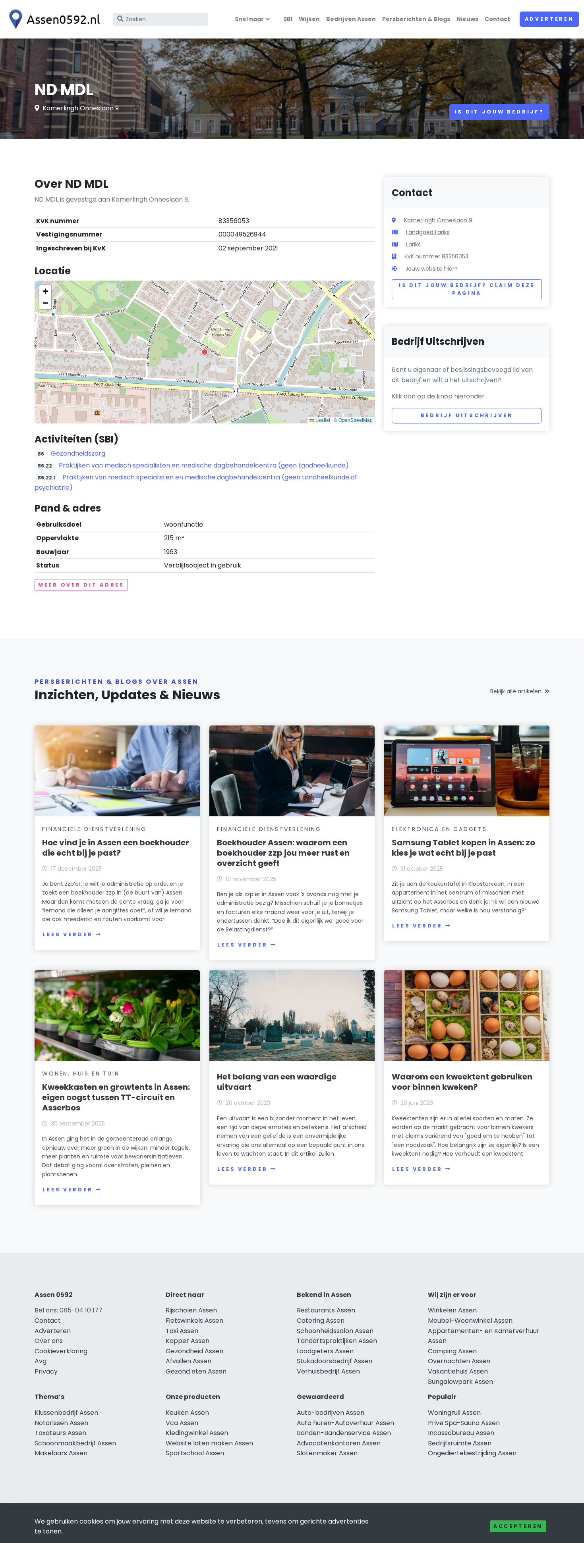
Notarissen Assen (61, 1423)
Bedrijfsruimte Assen (459, 1443)
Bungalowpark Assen (460, 1381)
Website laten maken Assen (209, 1443)
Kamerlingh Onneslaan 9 (81, 108)
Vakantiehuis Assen (458, 1371)
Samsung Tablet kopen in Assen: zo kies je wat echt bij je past (463, 847)
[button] (204, 352)
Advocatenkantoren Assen (339, 1443)
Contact (497, 19)
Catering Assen (320, 1320)
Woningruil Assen (454, 1412)
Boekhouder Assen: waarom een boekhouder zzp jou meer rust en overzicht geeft (283, 853)
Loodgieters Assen (325, 1351)
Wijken (309, 19)
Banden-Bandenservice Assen (344, 1432)
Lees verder (68, 934)
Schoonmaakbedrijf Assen (75, 1443)
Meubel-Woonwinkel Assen (470, 1320)
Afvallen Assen (188, 1361)
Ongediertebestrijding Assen (472, 1453)
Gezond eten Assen (196, 1371)
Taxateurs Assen (60, 1432)
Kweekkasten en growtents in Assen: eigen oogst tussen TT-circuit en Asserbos (116, 1097)
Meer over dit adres (81, 584)
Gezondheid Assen (194, 1351)
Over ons (49, 1340)
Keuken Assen (187, 1412)
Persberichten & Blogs (416, 19)
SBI (287, 19)
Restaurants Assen (326, 1310)
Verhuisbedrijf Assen (328, 1371)
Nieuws (467, 19)
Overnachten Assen (459, 1361)
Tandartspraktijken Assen (337, 1340)
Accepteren (518, 1526)
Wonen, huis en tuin (80, 1073)
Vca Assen (182, 1423)
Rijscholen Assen (191, 1310)
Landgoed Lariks (428, 232)
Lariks (413, 244)
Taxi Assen (182, 1330)
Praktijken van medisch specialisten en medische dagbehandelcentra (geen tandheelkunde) (204, 465)
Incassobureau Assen (461, 1432)
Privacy (46, 1371)
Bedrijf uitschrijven (467, 415)
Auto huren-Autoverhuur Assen (345, 1423)
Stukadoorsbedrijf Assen (334, 1361)
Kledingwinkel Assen (197, 1432)
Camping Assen (452, 1351)
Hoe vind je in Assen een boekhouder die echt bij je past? (115, 847)
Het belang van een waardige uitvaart (276, 1082)
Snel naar (249, 19)
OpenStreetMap (355, 419)
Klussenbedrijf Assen (66, 1412)
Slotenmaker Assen (327, 1453)
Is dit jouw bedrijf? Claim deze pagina (467, 289)
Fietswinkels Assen (194, 1320)
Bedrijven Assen (351, 19)
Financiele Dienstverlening (94, 829)
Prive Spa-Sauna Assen (464, 1423)
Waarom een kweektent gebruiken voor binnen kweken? (462, 1082)
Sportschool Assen (195, 1453)
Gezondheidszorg (78, 453)
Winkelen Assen (452, 1310)
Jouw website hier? (431, 269)
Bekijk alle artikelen (515, 691)
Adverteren (549, 18)
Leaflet (322, 419)
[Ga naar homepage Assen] (52, 19)
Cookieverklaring (61, 1351)
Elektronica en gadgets (439, 829)
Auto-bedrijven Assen (330, 1412)
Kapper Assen (187, 1340)
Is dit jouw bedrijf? (499, 111)
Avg (40, 1361)
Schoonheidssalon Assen (335, 1330)
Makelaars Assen (61, 1453)
